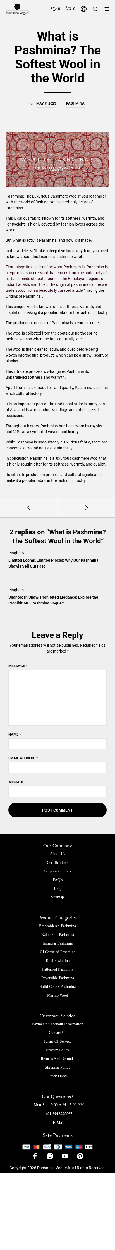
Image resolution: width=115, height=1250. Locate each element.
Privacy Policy (57, 1050)
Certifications (57, 862)
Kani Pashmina (58, 961)
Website (15, 782)
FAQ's (58, 880)
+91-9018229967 (58, 1114)
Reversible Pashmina (57, 978)
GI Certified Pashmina (57, 952)
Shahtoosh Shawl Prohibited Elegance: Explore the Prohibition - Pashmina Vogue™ (53, 600)
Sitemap (57, 897)
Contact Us (57, 1033)
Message (17, 666)
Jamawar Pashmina (58, 943)
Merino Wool (57, 995)
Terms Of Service (57, 1041)
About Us (57, 854)
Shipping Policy (57, 1067)
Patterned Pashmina (57, 969)
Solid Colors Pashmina (58, 987)
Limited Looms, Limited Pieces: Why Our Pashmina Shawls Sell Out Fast (53, 563)
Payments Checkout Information (57, 1024)
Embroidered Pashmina (57, 926)
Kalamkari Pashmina (57, 935)
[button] (55, 8)
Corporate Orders (57, 871)
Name (14, 734)
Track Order (57, 1076)
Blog (57, 888)
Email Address (23, 758)
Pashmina (75, 103)
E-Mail (58, 1123)
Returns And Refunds (57, 1059)
